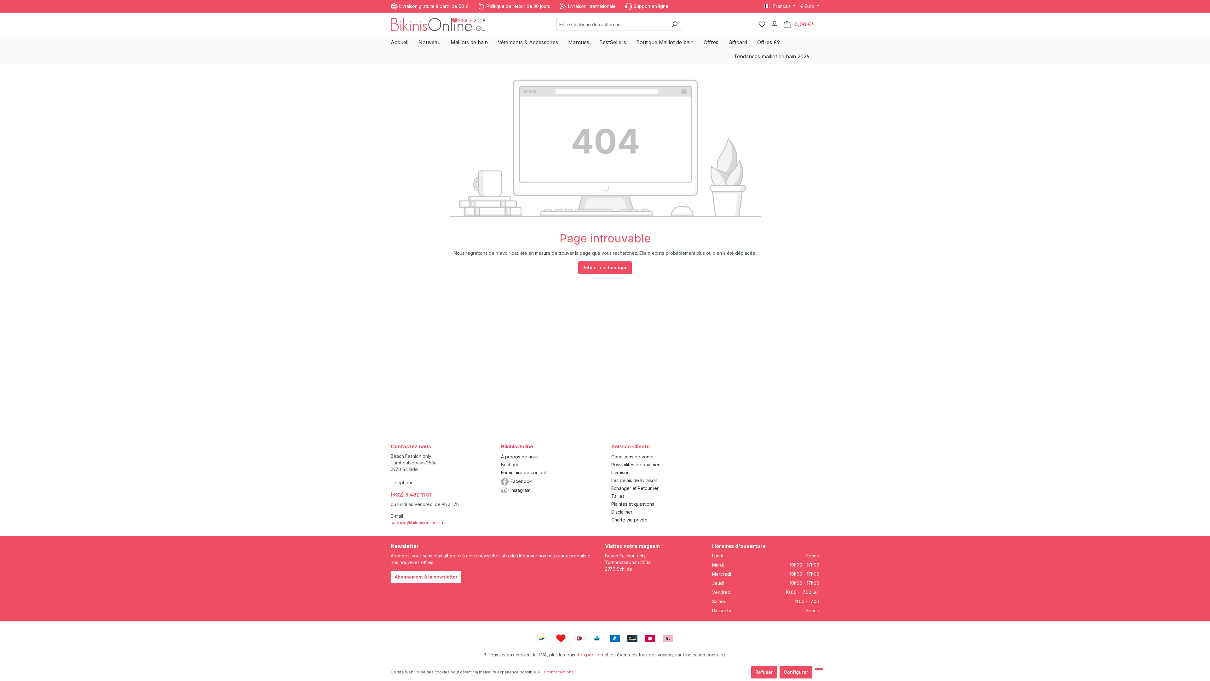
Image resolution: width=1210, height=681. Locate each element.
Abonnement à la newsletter (426, 576)
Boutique (510, 464)
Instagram (520, 490)
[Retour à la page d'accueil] (438, 24)
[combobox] (611, 24)
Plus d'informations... (557, 672)
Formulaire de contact (523, 472)
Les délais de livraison (634, 480)
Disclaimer (621, 512)
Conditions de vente (632, 456)
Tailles (618, 496)
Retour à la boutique (605, 267)
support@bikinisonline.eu (417, 522)
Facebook (521, 481)
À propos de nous (520, 456)
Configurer (796, 672)
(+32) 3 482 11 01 (411, 495)
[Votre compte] (774, 24)
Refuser (764, 672)
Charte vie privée (629, 519)
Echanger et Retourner (635, 488)
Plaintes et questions (632, 504)
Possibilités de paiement (636, 464)
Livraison (620, 472)
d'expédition (589, 654)
